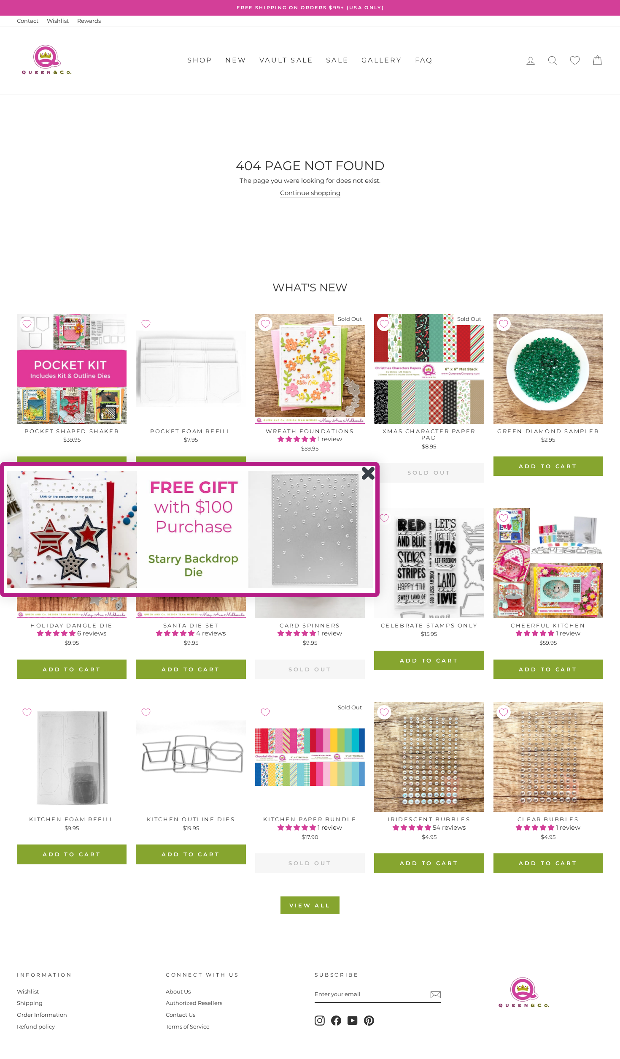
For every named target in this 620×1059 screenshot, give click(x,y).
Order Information (42, 1015)
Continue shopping (310, 193)
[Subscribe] (435, 995)
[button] (298, 439)
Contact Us (180, 1015)
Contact (27, 21)
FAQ (424, 60)
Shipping (30, 1003)
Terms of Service (188, 1027)
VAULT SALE (286, 60)
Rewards (89, 21)
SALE (337, 60)
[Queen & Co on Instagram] (320, 1021)
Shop (200, 60)
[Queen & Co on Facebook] (336, 1021)
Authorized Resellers (194, 1003)
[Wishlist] (575, 60)
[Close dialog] (368, 473)
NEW (236, 60)
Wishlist (58, 21)
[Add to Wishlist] (27, 324)
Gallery (381, 60)
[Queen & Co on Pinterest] (369, 1021)
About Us (178, 991)
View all (310, 905)
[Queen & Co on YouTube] (353, 1021)
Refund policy (36, 1027)
